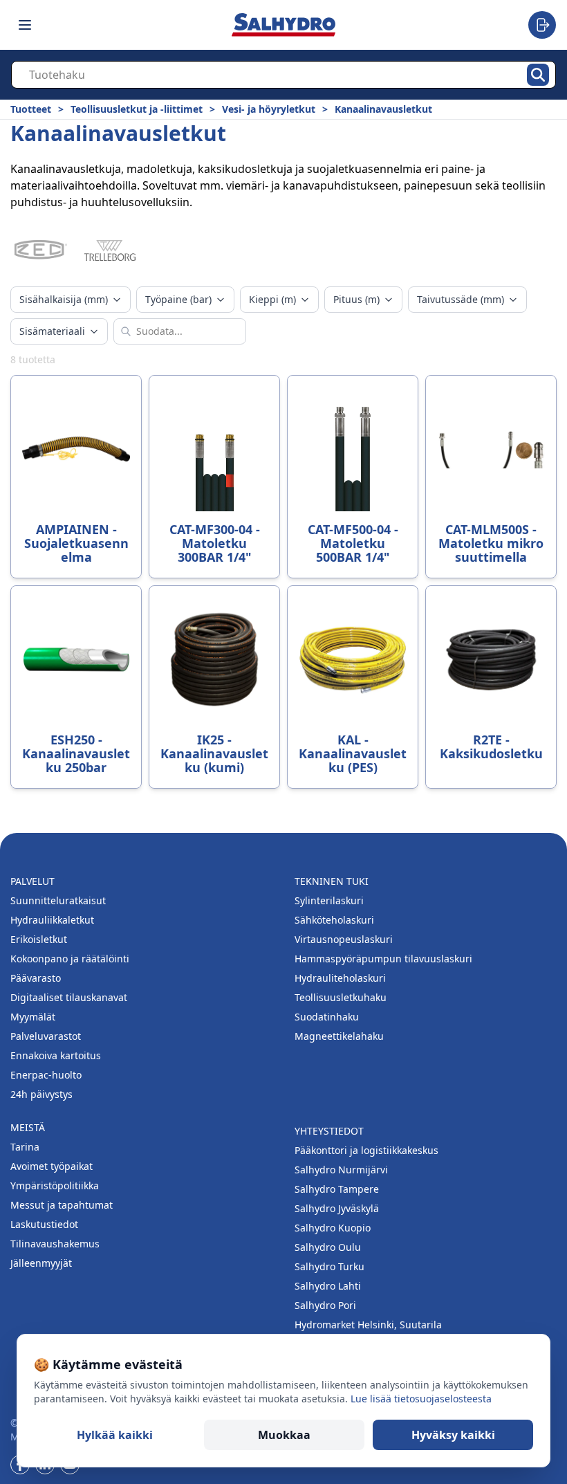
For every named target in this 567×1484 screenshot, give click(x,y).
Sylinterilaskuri (329, 900)
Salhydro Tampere (337, 1189)
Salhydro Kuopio (333, 1227)
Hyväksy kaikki (453, 1434)
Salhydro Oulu (328, 1247)
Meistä (27, 1127)
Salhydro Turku (329, 1266)
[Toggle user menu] (542, 25)
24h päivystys (41, 1094)
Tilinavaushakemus (55, 1243)
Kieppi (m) (272, 299)
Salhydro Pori (325, 1305)
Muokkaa (284, 1434)
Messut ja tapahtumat (61, 1204)
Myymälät (32, 1016)
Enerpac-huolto (46, 1074)
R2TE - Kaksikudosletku (491, 746)
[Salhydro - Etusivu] (283, 24)
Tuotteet (30, 109)
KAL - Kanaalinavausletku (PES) (353, 753)
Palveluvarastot (45, 1036)
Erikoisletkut (38, 939)
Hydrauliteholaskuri (340, 977)
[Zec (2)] (40, 250)
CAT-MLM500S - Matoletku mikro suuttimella (490, 543)
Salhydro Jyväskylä (337, 1208)
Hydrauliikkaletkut (52, 919)
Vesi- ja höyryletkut (268, 109)
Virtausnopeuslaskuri (344, 939)
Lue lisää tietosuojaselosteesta (421, 1398)
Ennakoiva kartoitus (55, 1055)
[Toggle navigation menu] (25, 25)
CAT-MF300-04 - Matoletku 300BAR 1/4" (214, 543)
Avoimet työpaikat (51, 1166)
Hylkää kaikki (115, 1434)
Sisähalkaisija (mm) (63, 299)
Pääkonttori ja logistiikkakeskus (366, 1150)
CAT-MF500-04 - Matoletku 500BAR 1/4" (353, 543)
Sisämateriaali (52, 331)
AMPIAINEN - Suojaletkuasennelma (76, 543)
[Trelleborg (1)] (110, 250)
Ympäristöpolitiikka (54, 1185)
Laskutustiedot (44, 1224)
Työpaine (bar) (178, 299)
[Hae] (538, 75)
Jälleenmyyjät (41, 1263)
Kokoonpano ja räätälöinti (69, 958)
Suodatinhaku (327, 1016)
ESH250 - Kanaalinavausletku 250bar (76, 753)
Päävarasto (35, 977)
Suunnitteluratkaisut (58, 900)
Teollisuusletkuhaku (341, 997)
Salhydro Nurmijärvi (341, 1169)
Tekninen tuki (332, 881)
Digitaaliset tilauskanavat (68, 997)
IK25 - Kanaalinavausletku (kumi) (214, 753)
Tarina (24, 1146)
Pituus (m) (356, 299)
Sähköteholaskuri (334, 919)
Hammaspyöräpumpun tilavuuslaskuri (383, 958)
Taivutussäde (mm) (460, 299)
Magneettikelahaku (339, 1036)
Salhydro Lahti (328, 1285)
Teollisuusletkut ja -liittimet (137, 109)
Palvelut (32, 881)
